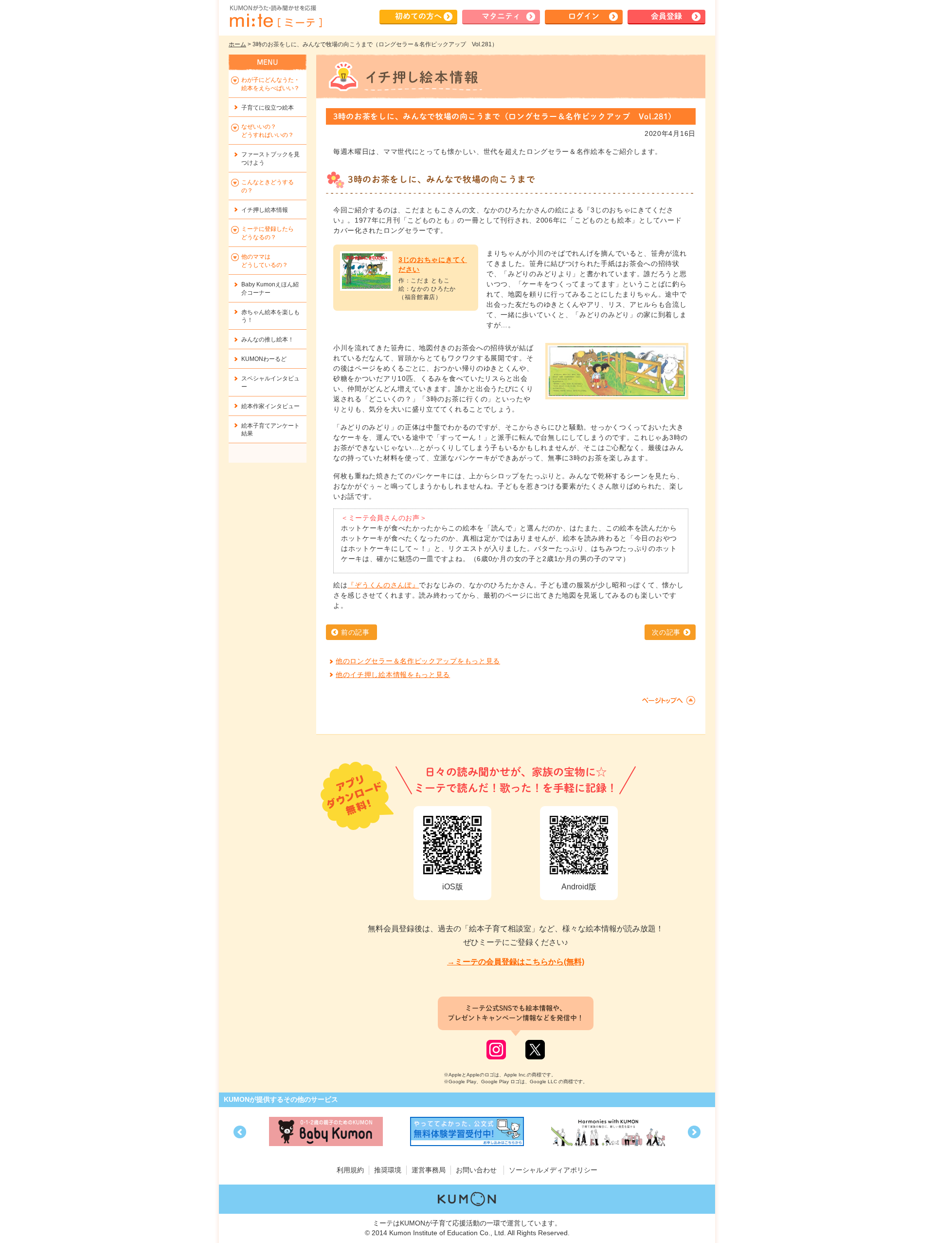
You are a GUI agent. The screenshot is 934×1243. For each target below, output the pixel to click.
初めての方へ (418, 16)
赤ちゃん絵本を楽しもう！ (270, 316)
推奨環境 (387, 1170)
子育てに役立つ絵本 (267, 107)
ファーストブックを (270, 158)
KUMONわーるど (264, 359)
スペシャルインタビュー (270, 382)
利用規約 (350, 1170)
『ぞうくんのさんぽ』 (383, 585)
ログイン (583, 16)
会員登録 (666, 16)
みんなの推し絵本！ (267, 339)
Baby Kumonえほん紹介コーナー (270, 288)
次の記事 (666, 632)
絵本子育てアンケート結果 (270, 429)
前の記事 (355, 632)
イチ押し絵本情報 (264, 210)
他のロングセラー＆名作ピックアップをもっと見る (418, 661)
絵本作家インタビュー (270, 406)
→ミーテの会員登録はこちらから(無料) (515, 962)
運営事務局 (429, 1170)
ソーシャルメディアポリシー (553, 1170)
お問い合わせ (476, 1170)
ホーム (237, 44)
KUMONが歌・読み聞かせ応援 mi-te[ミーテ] (275, 16)
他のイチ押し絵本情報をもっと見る (393, 674)
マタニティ (501, 16)
